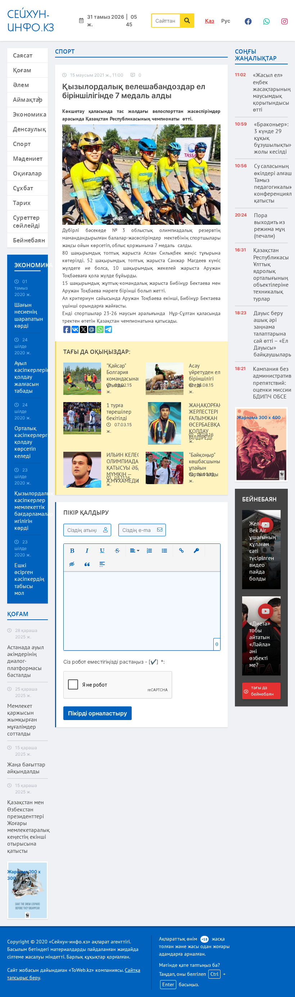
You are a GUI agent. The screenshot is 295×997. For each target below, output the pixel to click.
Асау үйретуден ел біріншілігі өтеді (205, 375)
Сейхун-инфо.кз (30, 20)
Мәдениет (28, 159)
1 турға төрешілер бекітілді (118, 412)
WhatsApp (264, 20)
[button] (72, 550)
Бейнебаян (29, 240)
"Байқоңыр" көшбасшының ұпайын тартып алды (206, 465)
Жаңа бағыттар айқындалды (26, 768)
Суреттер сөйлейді (26, 221)
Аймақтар (28, 100)
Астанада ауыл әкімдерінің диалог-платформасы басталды (25, 661)
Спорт (22, 144)
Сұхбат (23, 188)
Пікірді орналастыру (97, 713)
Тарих (22, 203)
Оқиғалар (27, 173)
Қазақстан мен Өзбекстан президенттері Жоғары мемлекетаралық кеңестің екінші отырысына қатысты (28, 826)
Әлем (21, 85)
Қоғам (22, 70)
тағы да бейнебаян (262, 691)
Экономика (29, 114)
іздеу (187, 20)
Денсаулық (29, 129)
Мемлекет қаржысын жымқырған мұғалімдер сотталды (22, 719)
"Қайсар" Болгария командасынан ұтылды (123, 375)
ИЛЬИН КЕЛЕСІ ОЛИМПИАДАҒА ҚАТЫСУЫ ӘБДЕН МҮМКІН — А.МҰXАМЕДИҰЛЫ (127, 468)
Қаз (209, 21)
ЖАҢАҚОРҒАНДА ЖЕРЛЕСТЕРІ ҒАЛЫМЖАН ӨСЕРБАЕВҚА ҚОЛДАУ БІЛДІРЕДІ (209, 421)
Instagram (282, 20)
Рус (225, 21)
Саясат (22, 55)
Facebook (246, 20)
